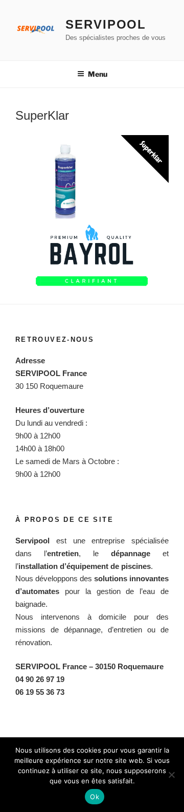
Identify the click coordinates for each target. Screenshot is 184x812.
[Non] (171, 775)
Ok (94, 797)
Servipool (105, 24)
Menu (97, 74)
